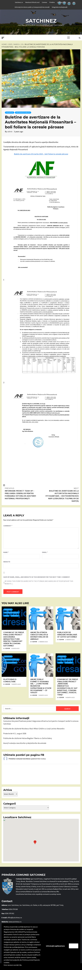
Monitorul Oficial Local (32, 2)
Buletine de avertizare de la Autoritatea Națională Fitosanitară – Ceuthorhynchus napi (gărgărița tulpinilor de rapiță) (62, 494)
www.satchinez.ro (15, 922)
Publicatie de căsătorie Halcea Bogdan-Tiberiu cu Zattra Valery (27, 738)
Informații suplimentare (55, 946)
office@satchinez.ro (14, 917)
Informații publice (23, 112)
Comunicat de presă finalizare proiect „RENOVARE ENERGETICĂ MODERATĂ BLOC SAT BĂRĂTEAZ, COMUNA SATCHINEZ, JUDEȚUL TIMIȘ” (67, 687)
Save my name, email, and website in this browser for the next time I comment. (36, 577)
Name (6, 552)
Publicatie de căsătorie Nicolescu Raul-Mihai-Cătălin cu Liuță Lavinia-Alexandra (33, 728)
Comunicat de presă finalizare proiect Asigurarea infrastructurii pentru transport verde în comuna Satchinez (13, 639)
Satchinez (41, 21)
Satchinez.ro (19, 2)
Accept (73, 946)
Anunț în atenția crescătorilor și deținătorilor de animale (39, 635)
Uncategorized (10, 662)
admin (10, 131)
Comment (7, 526)
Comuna (44, 2)
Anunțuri (9, 112)
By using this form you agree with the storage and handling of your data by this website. (39, 582)
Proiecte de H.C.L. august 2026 (14, 733)
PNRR (6, 615)
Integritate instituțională (59, 7)
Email (45, 552)
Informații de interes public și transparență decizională (32, 7)
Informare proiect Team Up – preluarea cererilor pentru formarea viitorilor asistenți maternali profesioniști (20, 493)
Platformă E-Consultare (10, 680)
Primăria (52, 2)
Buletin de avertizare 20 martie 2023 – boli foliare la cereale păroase (41, 154)
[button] (35, 842)
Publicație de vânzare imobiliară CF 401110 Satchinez (67, 634)
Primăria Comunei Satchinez (19, 759)
